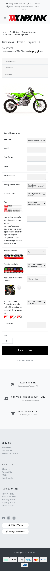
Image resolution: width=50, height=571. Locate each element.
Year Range (8, 157)
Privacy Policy (8, 494)
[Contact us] (3, 518)
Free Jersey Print (11, 264)
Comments (8, 323)
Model (6, 148)
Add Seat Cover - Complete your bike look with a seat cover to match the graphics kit (13, 307)
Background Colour (12, 185)
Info (41, 51)
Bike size (7, 139)
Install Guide (7, 478)
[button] (25, 360)
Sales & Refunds (9, 496)
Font (6, 202)
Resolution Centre (10, 453)
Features (9, 68)
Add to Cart (26, 350)
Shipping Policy (8, 502)
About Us (6, 469)
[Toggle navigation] (5, 18)
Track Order (7, 450)
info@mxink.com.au (16, 531)
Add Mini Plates (10, 251)
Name (6, 166)
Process (8, 74)
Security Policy (8, 499)
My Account (7, 448)
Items (4, 335)
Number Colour (10, 193)
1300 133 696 (17, 525)
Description (10, 61)
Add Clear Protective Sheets (13, 279)
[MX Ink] (28, 18)
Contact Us (7, 472)
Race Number (9, 175)
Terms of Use (7, 505)
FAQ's (4, 475)
